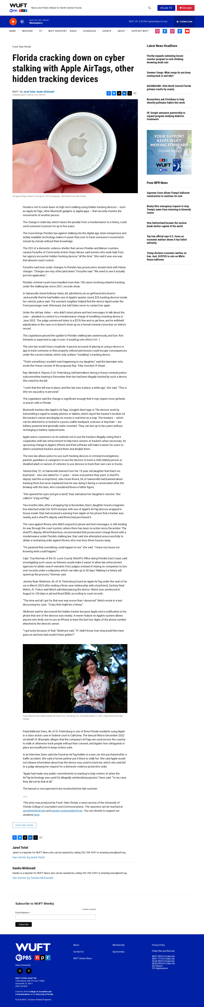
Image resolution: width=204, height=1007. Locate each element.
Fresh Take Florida (21, 46)
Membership (119, 945)
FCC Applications (160, 968)
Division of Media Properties (39, 1000)
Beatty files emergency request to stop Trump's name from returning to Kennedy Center (169, 209)
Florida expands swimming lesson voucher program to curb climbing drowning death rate (165, 59)
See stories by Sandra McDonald (32, 878)
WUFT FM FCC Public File (163, 956)
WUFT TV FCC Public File (163, 959)
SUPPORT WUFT (140, 31)
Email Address (23, 912)
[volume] (22, 21)
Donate (187, 7)
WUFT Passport (57, 31)
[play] (13, 21)
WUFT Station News (82, 958)
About (76, 945)
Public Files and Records (163, 951)
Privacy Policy (158, 945)
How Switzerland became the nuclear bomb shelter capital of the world (167, 224)
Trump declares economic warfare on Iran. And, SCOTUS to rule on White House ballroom (167, 256)
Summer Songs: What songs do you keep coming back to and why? (169, 74)
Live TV (167, 8)
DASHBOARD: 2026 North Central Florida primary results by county (169, 87)
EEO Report (157, 966)
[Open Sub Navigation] (18, 31)
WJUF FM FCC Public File (163, 961)
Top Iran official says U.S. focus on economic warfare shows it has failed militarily (167, 239)
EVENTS (107, 31)
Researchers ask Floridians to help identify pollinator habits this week (166, 101)
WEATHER (27, 31)
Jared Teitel (29, 91)
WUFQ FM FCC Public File (163, 963)
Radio (73, 31)
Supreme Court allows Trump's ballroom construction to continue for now (168, 194)
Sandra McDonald (45, 91)
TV (40, 31)
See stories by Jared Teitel (28, 857)
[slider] (26, 21)
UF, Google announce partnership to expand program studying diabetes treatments (166, 116)
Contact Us (78, 952)
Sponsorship (118, 952)
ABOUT (121, 31)
